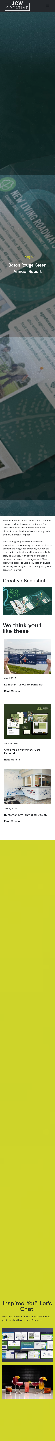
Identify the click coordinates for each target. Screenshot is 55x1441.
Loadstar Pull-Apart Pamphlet (24, 685)
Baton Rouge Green (24, 521)
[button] (47, 6)
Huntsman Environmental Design (25, 815)
